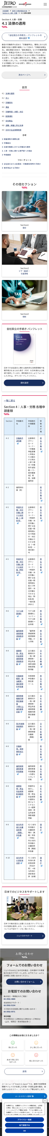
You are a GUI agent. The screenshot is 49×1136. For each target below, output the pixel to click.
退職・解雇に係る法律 (14, 125)
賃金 (7, 107)
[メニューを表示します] (45, 4)
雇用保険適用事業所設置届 (19, 769)
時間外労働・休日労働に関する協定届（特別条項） (19, 566)
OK (24, 1130)
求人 (7, 98)
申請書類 (7, 154)
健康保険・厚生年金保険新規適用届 (19, 791)
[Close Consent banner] (45, 1101)
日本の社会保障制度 (13, 130)
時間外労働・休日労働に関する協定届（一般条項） (19, 514)
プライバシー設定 (24, 1119)
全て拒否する (24, 1125)
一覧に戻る (9, 400)
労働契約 (9, 102)
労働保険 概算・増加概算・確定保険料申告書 (19, 681)
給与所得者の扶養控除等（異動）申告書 (19, 829)
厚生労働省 (41, 443)
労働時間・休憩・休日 (14, 111)
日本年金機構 (41, 657)
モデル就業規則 (19, 612)
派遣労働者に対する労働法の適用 (17, 147)
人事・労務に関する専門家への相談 (18, 151)
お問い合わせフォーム (24, 981)
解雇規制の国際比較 (12, 139)
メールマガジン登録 (23, 1096)
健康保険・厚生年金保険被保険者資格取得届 (19, 657)
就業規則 (9, 116)
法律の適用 (10, 93)
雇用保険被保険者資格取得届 (19, 635)
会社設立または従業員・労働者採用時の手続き (22, 164)
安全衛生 (9, 120)
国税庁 (41, 827)
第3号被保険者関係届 (20, 726)
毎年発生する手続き (12, 168)
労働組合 (7, 143)
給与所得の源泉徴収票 (19, 860)
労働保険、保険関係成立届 (19, 750)
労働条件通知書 (19, 439)
